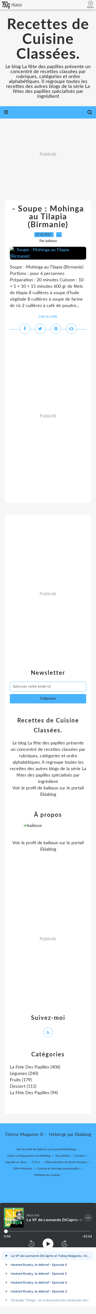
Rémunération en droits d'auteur (66, 1162)
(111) (23, 1086)
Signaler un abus (16, 1162)
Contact (80, 1155)
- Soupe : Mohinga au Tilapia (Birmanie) (48, 217)
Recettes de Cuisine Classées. (48, 39)
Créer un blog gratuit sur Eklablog (28, 1155)
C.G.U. (36, 1162)
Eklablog (83, 1134)
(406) (35, 1067)
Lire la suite (48, 316)
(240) (24, 1073)
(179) (21, 1080)
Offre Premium (22, 1168)
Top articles (62, 1155)
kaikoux (51, 788)
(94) (34, 1093)
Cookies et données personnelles (58, 1168)
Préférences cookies (47, 1174)
